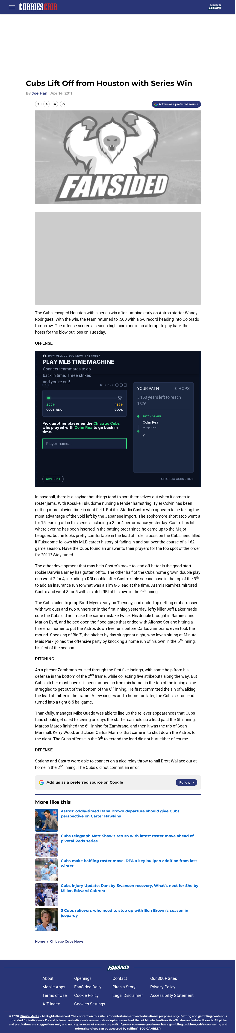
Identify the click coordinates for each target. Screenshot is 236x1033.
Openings (82, 978)
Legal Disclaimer (127, 995)
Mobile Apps (53, 986)
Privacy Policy (162, 986)
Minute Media (29, 1016)
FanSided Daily (87, 986)
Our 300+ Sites (163, 978)
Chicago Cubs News (66, 941)
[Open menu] (12, 7)
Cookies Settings (89, 1003)
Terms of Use (54, 995)
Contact (119, 978)
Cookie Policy (86, 995)
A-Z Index (51, 1003)
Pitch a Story (124, 986)
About (47, 978)
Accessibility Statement (172, 995)
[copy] (63, 104)
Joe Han (39, 93)
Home (40, 941)
